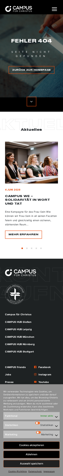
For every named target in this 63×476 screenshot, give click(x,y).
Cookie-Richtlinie (17, 471)
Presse (9, 382)
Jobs (8, 374)
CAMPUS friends (15, 367)
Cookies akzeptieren (31, 445)
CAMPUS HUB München (19, 336)
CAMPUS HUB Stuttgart (19, 351)
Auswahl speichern (31, 463)
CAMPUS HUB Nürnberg (20, 344)
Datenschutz (35, 471)
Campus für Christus (18, 314)
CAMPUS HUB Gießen (18, 321)
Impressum (49, 471)
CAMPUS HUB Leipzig (18, 329)
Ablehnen (31, 454)
